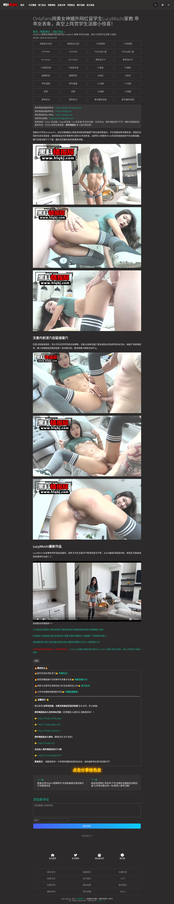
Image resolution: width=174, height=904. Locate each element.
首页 (35, 32)
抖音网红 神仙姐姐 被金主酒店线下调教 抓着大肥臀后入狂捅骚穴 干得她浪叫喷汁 (69, 635)
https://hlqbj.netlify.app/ (50, 718)
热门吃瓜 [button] (42, 5)
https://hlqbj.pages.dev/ (49, 724)
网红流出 (58, 32)
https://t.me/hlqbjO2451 (49, 755)
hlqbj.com (101, 900)
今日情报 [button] (32, 5)
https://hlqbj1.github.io (49, 730)
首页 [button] (22, 5)
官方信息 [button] (90, 5)
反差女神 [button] (61, 5)
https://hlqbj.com (64, 114)
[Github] (168, 4)
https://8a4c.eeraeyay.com (68, 107)
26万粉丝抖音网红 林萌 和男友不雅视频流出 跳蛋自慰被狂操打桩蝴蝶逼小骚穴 (68, 629)
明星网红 (45, 32)
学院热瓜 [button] (71, 5)
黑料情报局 (79, 899)
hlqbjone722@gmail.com (61, 118)
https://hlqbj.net (63, 111)
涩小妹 (35, 38)
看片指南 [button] (81, 5)
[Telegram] (162, 4)
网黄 (36, 661)
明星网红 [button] (52, 5)
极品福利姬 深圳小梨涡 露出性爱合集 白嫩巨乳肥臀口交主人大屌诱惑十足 (66, 642)
